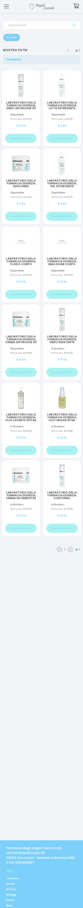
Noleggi (11, 894)
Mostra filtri (15, 50)
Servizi (10, 883)
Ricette (11, 889)
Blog (9, 905)
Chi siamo (12, 878)
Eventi (10, 900)
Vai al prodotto (20, 138)
